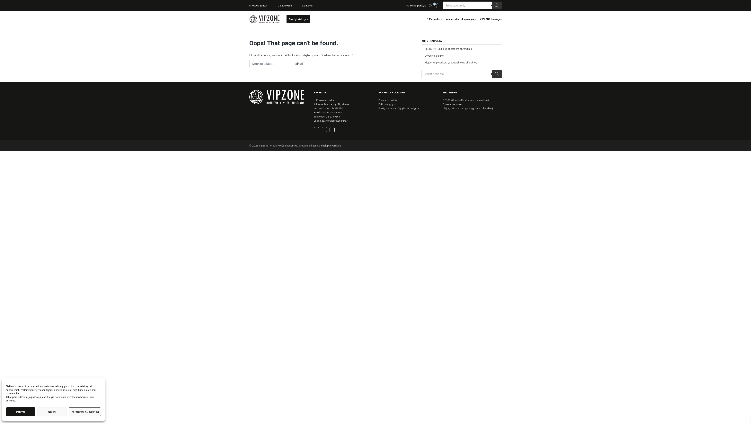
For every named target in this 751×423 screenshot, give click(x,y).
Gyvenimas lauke (434, 55)
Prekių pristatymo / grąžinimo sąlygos (398, 108)
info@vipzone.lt (258, 5)
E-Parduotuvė (434, 19)
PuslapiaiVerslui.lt (331, 145)
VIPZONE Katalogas (491, 19)
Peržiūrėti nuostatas (85, 412)
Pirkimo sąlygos (387, 104)
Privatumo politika (388, 100)
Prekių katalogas (298, 19)
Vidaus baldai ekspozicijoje (461, 19)
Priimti (20, 412)
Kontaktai (307, 5)
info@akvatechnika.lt (336, 120)
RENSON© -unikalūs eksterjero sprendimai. (449, 48)
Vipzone (263, 145)
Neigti (52, 412)
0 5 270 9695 (285, 5)
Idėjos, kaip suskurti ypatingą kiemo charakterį (451, 62)
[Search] (497, 5)
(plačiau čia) (70, 390)
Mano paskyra (418, 5)
